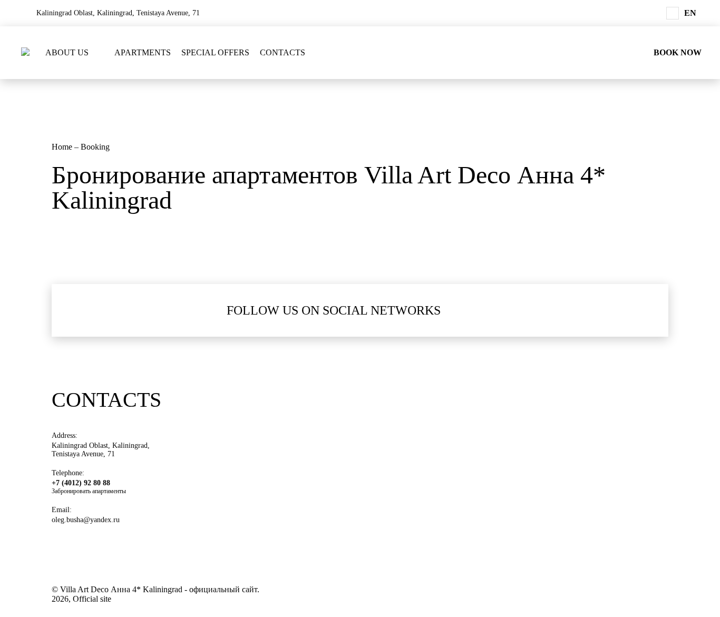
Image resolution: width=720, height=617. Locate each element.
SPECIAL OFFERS (215, 52)
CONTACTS (282, 52)
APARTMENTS (142, 52)
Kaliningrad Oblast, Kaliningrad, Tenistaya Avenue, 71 (101, 450)
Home (63, 146)
